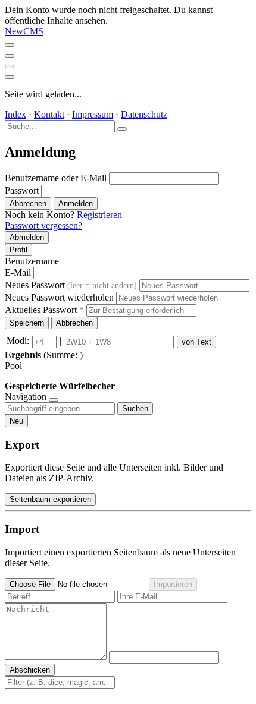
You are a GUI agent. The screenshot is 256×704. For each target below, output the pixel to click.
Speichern (27, 322)
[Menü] (9, 45)
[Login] (9, 77)
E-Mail (18, 272)
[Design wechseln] (9, 66)
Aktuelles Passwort (44, 310)
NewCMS (24, 31)
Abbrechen (28, 203)
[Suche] (9, 56)
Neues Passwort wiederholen (59, 297)
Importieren (173, 584)
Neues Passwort (71, 285)
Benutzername (32, 261)
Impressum (92, 114)
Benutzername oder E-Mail (56, 178)
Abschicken (30, 669)
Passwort (22, 190)
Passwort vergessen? (43, 225)
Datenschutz (144, 114)
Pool (13, 366)
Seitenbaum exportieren (50, 499)
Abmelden (27, 237)
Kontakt (49, 114)
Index (15, 114)
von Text (196, 341)
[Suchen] (122, 129)
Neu (16, 420)
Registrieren (99, 215)
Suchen (135, 408)
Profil (18, 249)
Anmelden (75, 203)
